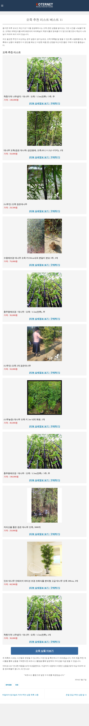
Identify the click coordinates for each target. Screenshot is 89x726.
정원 (16, 685)
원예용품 (9, 685)
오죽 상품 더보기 (44, 650)
